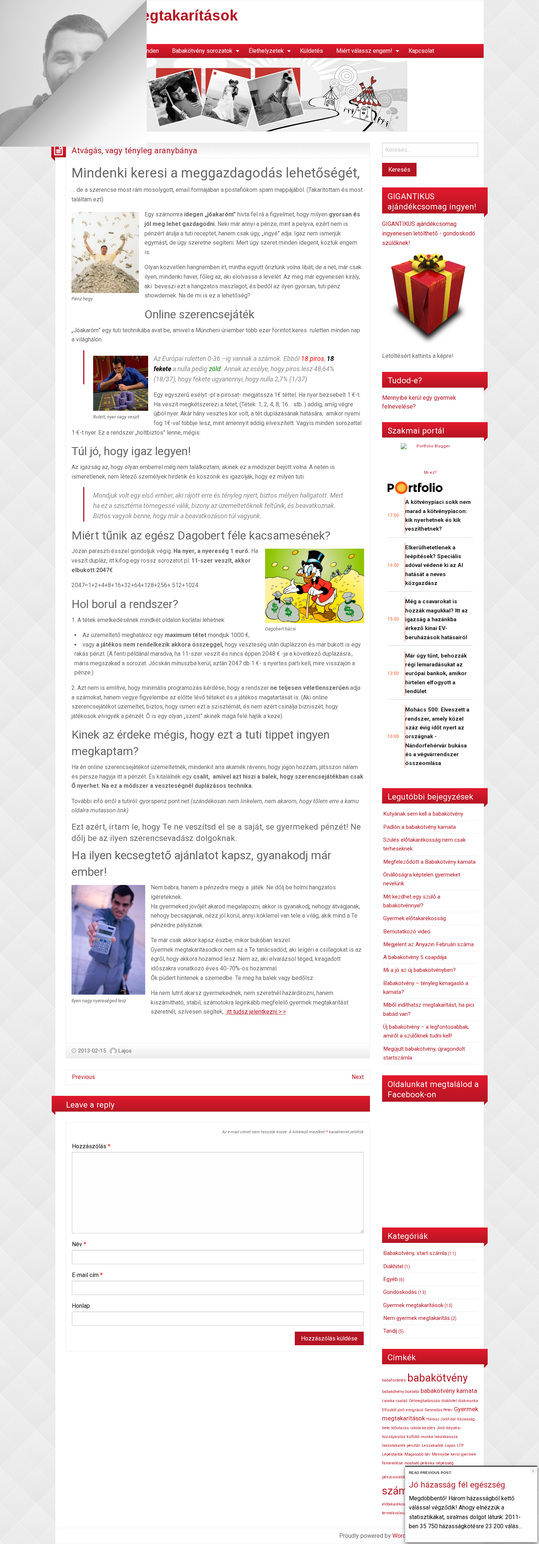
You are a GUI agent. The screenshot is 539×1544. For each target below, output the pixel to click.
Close (533, 1470)
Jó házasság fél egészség (457, 1484)
